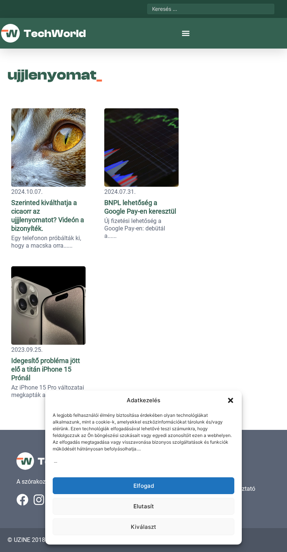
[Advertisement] (234, 151)
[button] (230, 400)
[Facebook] (22, 500)
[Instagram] (39, 500)
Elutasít (143, 506)
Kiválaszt (143, 526)
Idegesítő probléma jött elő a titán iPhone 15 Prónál (45, 369)
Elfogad (143, 485)
